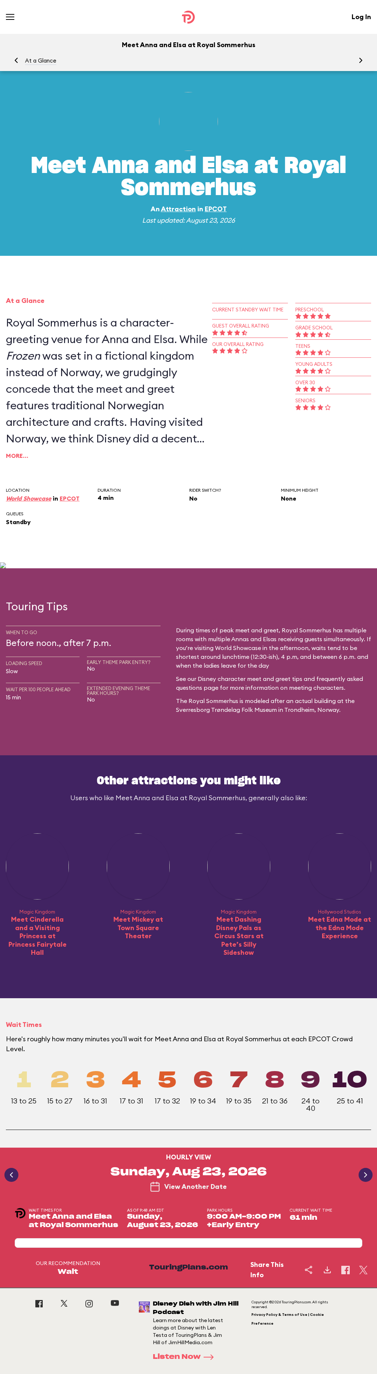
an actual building (311, 700)
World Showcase (28, 498)
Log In (361, 17)
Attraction (178, 209)
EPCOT (216, 209)
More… (17, 455)
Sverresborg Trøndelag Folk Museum (226, 709)
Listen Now (177, 1357)
